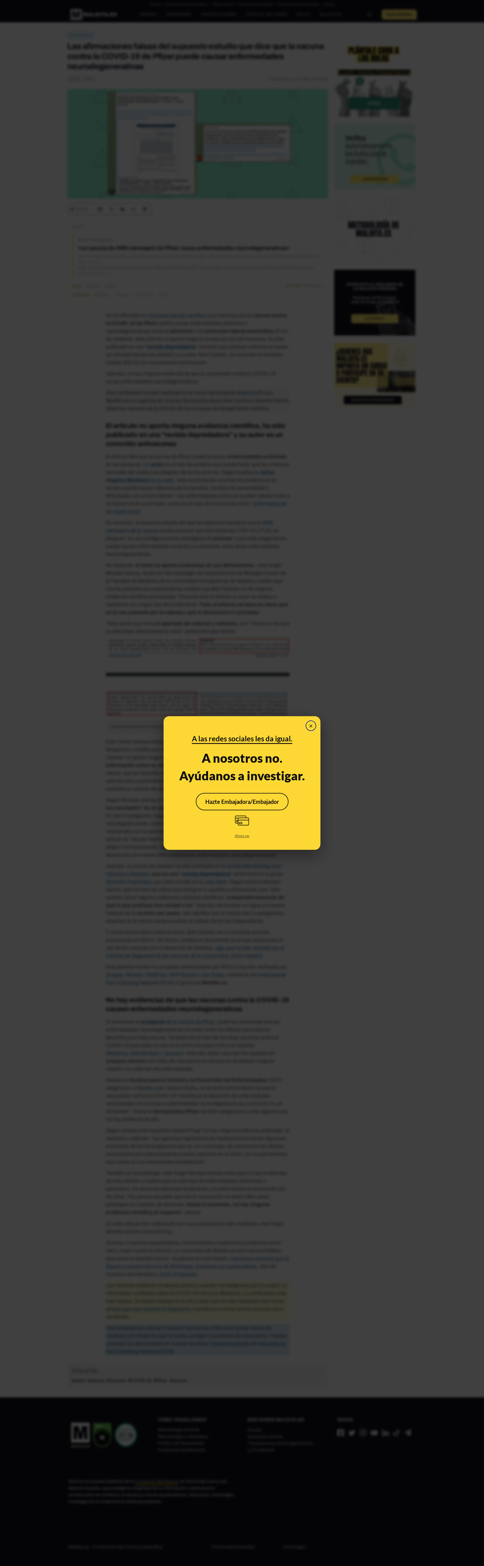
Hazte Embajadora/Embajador (242, 801)
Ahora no (242, 836)
